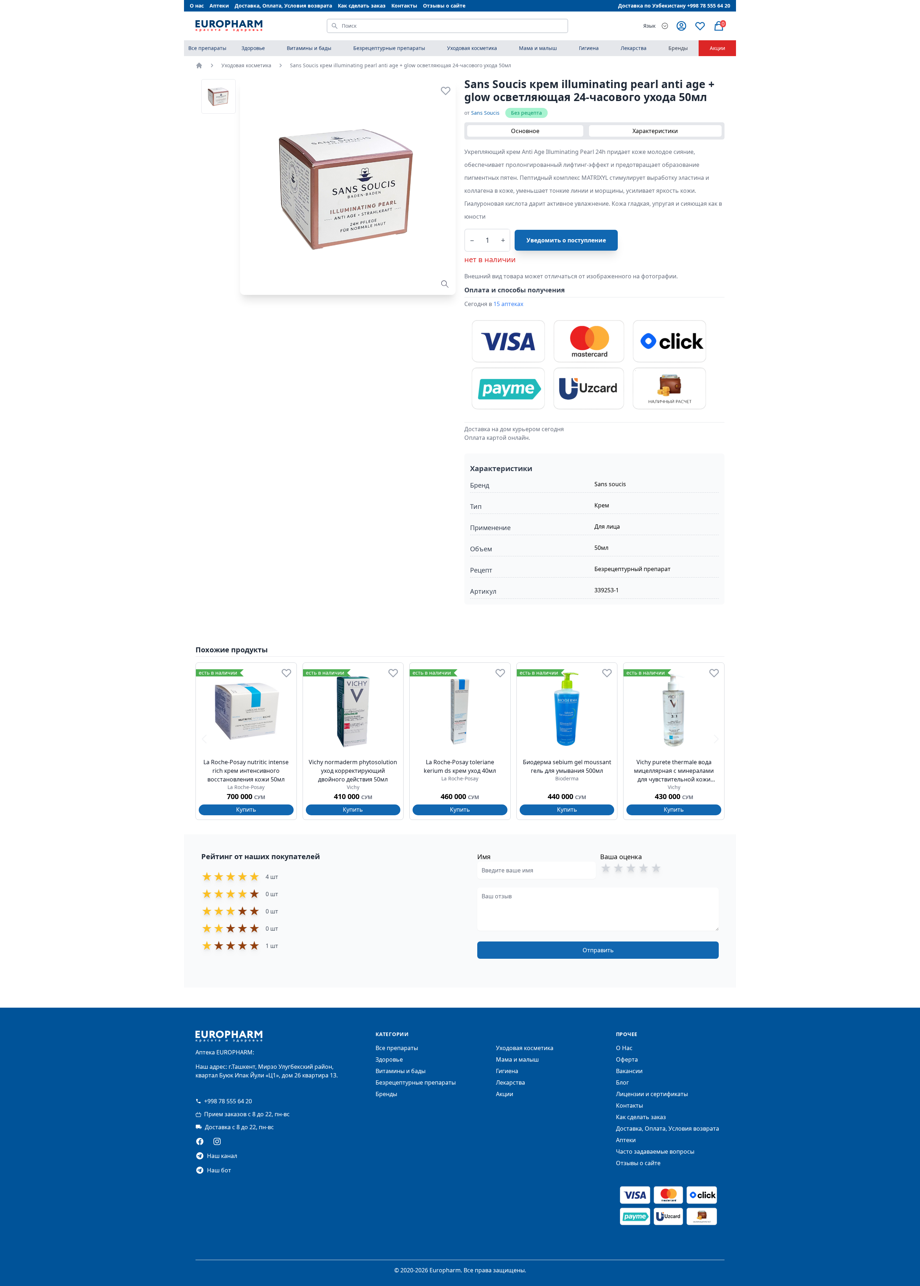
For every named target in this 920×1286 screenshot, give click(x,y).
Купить (246, 809)
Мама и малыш (517, 1059)
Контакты (404, 5)
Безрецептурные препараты (416, 1082)
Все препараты (207, 48)
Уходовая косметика (246, 65)
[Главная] (199, 65)
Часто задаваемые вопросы (655, 1151)
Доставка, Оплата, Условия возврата (283, 5)
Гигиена (507, 1071)
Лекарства (510, 1082)
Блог (622, 1082)
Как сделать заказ (362, 5)
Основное (525, 131)
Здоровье (389, 1059)
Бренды (678, 48)
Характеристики (655, 131)
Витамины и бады (401, 1071)
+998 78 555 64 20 (228, 1101)
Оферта (627, 1059)
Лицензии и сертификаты (652, 1094)
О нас (197, 5)
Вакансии (629, 1071)
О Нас (624, 1048)
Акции (717, 48)
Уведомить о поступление (566, 240)
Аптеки (219, 5)
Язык (649, 25)
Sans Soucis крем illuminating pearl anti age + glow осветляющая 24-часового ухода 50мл (400, 65)
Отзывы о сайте (444, 5)
